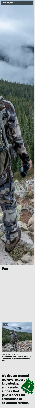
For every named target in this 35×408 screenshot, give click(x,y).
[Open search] (28, 3)
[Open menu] (30, 3)
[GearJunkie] (8, 2)
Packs (6, 324)
